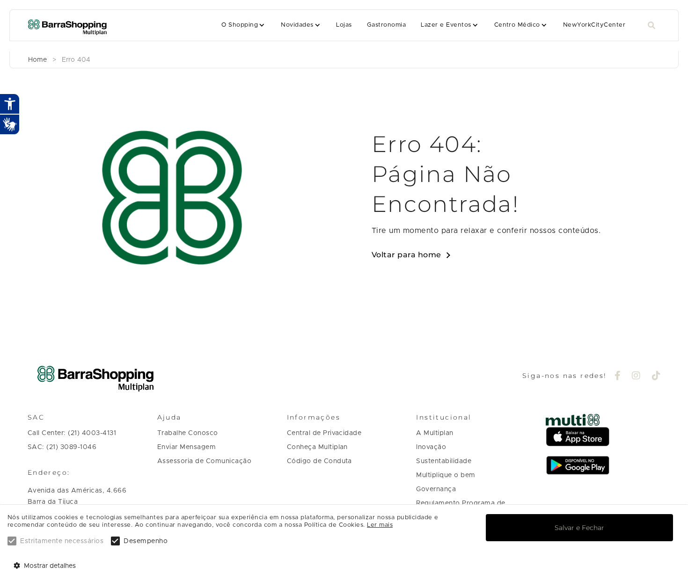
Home (37, 60)
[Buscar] (651, 25)
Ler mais (380, 525)
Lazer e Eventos (446, 25)
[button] (243, 25)
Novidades (297, 25)
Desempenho (146, 541)
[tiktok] (656, 376)
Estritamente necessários (61, 541)
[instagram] (636, 376)
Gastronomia (386, 25)
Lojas (343, 25)
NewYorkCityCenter (594, 25)
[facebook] (618, 376)
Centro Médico (517, 25)
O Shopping (239, 25)
